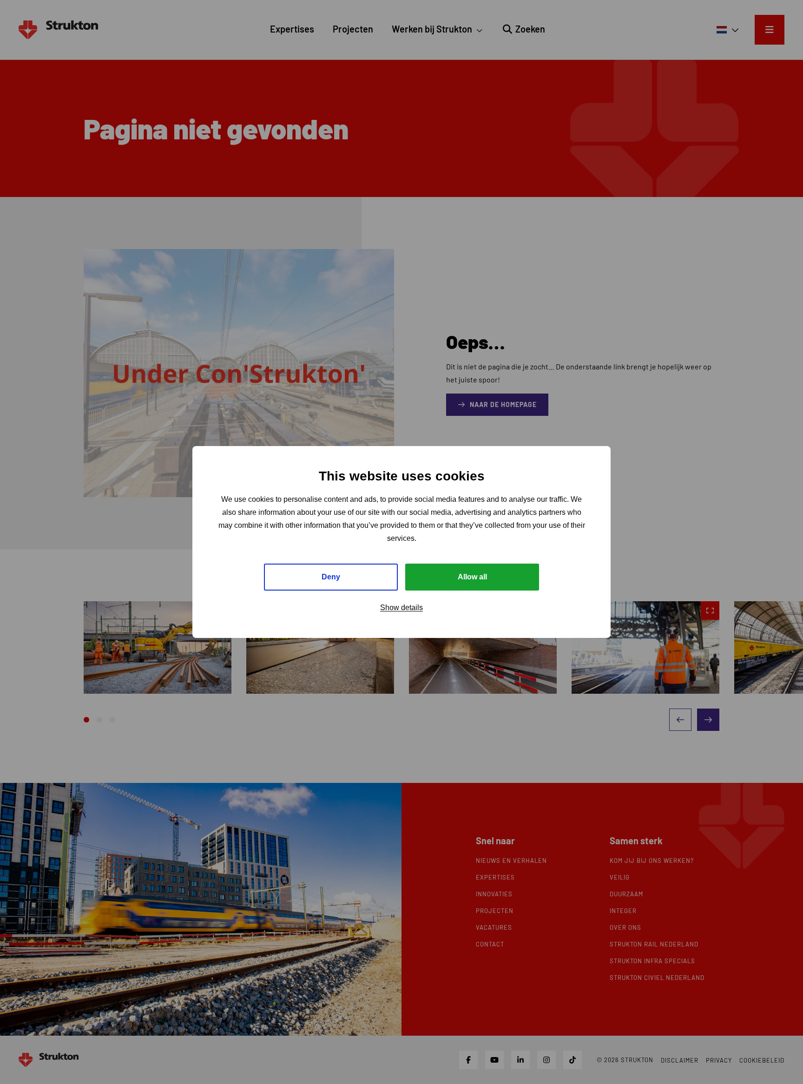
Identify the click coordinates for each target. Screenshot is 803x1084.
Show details (401, 607)
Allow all (472, 577)
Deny (331, 577)
